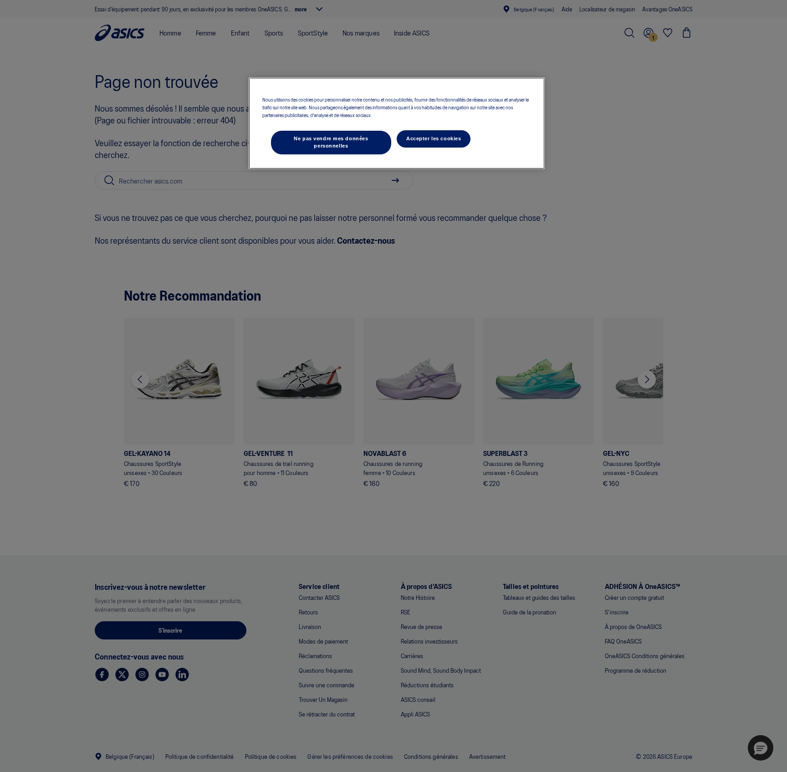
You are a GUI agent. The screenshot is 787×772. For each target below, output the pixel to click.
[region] (397, 123)
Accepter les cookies (433, 138)
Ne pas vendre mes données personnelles (331, 142)
